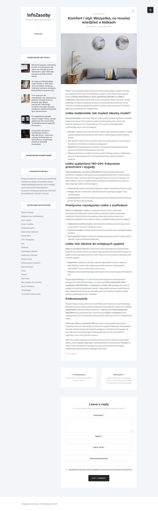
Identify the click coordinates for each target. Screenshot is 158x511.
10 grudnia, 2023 (105, 26)
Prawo (23, 274)
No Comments (70, 353)
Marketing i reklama (29, 251)
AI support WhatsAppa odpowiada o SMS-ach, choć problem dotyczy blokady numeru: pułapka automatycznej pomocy (44, 85)
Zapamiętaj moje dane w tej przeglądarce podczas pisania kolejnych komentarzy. (100, 469)
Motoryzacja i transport (30, 263)
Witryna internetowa (99, 458)
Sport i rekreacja (27, 286)
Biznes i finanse (27, 212)
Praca (23, 270)
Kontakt (39, 34)
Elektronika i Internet (29, 232)
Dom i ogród (99, 14)
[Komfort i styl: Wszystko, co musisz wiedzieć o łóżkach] (99, 58)
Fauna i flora (26, 235)
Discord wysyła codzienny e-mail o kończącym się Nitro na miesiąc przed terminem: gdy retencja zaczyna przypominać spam (44, 70)
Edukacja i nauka (27, 228)
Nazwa (98, 436)
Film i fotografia (27, 239)
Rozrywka (25, 278)
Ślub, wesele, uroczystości (31, 282)
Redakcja (91, 26)
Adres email (99, 447)
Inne (23, 243)
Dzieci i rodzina (27, 224)
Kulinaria (24, 247)
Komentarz (98, 415)
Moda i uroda (26, 259)
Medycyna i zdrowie (29, 255)
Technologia (26, 290)
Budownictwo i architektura (32, 216)
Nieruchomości (27, 267)
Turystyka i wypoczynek (30, 294)
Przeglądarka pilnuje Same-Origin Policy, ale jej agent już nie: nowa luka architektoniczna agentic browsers (44, 120)
